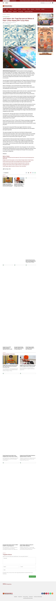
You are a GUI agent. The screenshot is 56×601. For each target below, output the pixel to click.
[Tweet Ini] (28, 173)
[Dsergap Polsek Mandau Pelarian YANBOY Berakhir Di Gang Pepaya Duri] (19, 305)
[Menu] (3, 3)
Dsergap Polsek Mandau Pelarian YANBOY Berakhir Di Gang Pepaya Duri (16, 164)
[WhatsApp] (50, 594)
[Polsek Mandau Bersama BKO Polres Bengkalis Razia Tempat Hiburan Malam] (31, 218)
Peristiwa (24, 9)
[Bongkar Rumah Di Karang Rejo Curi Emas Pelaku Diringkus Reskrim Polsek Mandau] (19, 180)
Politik (28, 9)
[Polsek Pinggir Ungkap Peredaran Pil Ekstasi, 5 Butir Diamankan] (31, 305)
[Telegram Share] (33, 173)
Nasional (32, 9)
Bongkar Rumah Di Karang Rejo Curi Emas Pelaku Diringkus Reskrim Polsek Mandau (18, 160)
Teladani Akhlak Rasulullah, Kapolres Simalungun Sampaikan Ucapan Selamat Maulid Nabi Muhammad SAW (27, 0)
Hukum (15, 9)
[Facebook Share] (26, 173)
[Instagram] (48, 594)
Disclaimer (10, 11)
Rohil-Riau (8, 16)
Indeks (6, 2)
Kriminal (19, 9)
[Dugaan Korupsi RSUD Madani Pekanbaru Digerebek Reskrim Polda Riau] (8, 305)
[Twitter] (44, 594)
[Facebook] (42, 594)
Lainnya (42, 9)
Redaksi (4, 11)
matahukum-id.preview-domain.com (10, 22)
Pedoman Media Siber (29, 11)
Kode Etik (15, 11)
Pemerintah (38, 9)
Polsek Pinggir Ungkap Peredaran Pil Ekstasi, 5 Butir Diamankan (14, 166)
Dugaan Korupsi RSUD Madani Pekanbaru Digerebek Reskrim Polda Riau (16, 163)
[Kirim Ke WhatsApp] (35, 173)
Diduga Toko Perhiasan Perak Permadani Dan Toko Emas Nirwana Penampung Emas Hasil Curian (18, 158)
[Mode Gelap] (52, 3)
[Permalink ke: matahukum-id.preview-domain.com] (4, 22)
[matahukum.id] (7, 5)
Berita (7, 9)
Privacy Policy (20, 11)
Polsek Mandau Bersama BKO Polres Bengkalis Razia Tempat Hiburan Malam (17, 161)
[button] (50, 3)
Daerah (11, 9)
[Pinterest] (46, 594)
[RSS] (52, 594)
